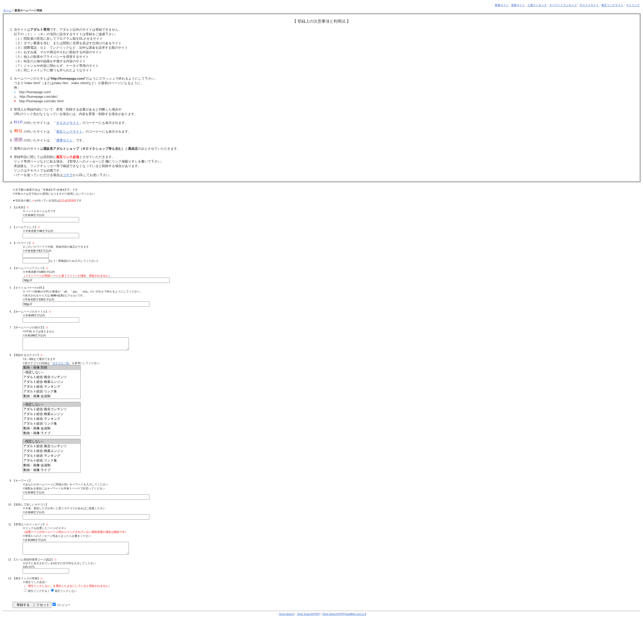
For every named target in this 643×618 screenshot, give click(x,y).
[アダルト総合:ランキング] (51, 386)
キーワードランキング (563, 5)
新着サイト (502, 5)
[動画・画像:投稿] (51, 367)
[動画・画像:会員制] (51, 396)
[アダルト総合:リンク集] (51, 391)
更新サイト (518, 5)
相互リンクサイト (612, 5)
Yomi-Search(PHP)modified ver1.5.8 (344, 613)
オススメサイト (589, 5)
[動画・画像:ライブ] (51, 433)
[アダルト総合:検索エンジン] (51, 382)
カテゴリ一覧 (60, 363)
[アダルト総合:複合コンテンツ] (51, 377)
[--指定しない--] (51, 372)
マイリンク (633, 5)
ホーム (7, 10)
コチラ (68, 175)
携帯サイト (64, 140)
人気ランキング (537, 5)
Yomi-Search (286, 613)
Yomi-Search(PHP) (308, 613)
